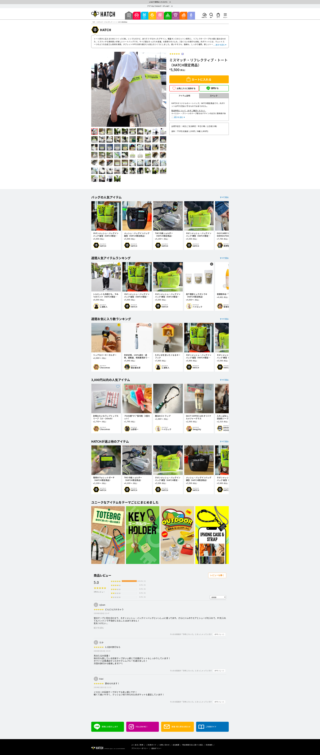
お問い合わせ (165, 745)
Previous (95, 90)
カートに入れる (201, 79)
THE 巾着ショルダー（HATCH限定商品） (164, 234)
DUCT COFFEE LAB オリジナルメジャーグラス (198, 417)
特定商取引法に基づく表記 (192, 745)
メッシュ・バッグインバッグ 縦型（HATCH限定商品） (137, 234)
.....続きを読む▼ (220, 44)
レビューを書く (217, 575)
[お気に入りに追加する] (161, 121)
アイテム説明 (184, 95)
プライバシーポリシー (140, 748)
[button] (211, 15)
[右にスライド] (225, 225)
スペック (214, 95)
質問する (215, 88)
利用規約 (209, 745)
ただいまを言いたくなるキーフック (167, 356)
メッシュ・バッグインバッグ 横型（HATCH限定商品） (198, 479)
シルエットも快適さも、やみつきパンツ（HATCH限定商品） (105, 295)
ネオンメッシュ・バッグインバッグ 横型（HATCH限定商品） (198, 234)
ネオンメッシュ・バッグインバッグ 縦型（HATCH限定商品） (105, 234)
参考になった (219, 634)
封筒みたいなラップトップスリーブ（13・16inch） (105, 417)
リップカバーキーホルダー (104, 355)
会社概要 (176, 745)
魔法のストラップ (163, 416)
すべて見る (224, 197)
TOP (93, 22)
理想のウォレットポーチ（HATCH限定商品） (104, 479)
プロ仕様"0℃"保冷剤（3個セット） (137, 417)
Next (162, 90)
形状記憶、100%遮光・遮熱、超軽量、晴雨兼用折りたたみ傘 (137, 356)
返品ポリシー (156, 748)
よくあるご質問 (137, 745)
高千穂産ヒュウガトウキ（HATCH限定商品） (197, 295)
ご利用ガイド (151, 745)
